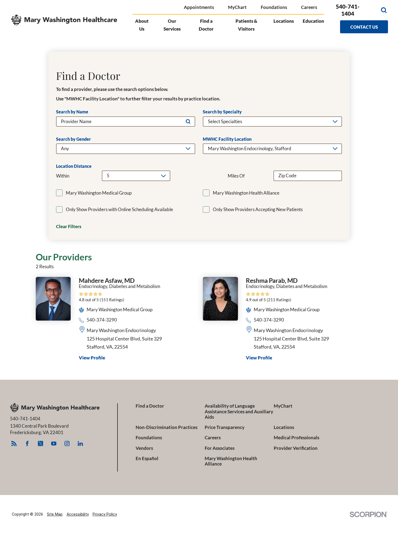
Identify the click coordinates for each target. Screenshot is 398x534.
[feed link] (14, 444)
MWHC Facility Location (227, 139)
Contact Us (364, 27)
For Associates (219, 448)
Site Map (55, 514)
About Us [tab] (142, 25)
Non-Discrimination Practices (166, 427)
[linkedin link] (80, 444)
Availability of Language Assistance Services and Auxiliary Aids (239, 411)
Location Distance (74, 166)
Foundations (274, 7)
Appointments (199, 7)
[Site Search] (384, 10)
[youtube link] (54, 444)
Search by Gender (73, 139)
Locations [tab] (283, 21)
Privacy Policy (105, 514)
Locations (284, 427)
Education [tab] (313, 21)
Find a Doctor (150, 406)
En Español (147, 458)
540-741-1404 (348, 10)
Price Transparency (224, 427)
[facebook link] (27, 444)
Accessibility (78, 514)
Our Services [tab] (172, 25)
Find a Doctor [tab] (206, 25)
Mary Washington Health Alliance (231, 461)
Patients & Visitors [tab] (246, 25)
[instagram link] (67, 444)
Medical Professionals (296, 437)
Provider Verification (296, 448)
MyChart (237, 7)
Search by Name (72, 112)
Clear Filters (68, 226)
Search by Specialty (222, 112)
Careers (309, 7)
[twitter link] (41, 444)
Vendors (144, 448)
